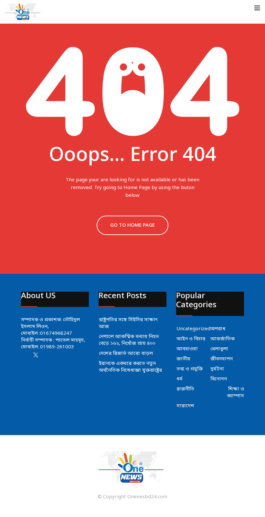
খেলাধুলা (219, 349)
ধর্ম (179, 379)
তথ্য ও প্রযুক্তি (189, 369)
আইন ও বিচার (190, 339)
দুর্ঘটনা (217, 369)
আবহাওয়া (187, 349)
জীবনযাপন (221, 359)
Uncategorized (193, 329)
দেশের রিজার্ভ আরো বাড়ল (126, 353)
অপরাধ (217, 329)
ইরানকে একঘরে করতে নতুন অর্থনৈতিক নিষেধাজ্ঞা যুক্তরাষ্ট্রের (130, 367)
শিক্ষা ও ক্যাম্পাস (235, 392)
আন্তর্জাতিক (222, 339)
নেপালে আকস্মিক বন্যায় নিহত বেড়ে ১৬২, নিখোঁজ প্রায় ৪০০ (129, 340)
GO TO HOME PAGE (132, 225)
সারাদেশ (185, 406)
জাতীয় (183, 359)
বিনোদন (218, 379)
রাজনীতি (185, 389)
